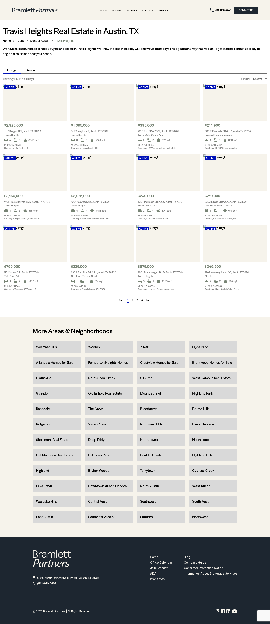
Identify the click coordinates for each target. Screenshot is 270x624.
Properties (157, 579)
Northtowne (149, 439)
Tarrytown (147, 470)
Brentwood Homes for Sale (212, 362)
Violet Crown (97, 424)
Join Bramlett (159, 568)
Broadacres (148, 408)
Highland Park (202, 393)
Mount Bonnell (150, 393)
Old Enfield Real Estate (105, 393)
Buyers (116, 10)
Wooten (94, 346)
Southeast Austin (101, 516)
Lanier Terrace (203, 424)
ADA (153, 573)
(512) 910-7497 (46, 583)
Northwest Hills (151, 424)
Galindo (42, 393)
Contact (147, 10)
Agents (163, 10)
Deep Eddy (96, 439)
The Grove (95, 408)
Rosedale (43, 408)
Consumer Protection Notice (203, 568)
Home (103, 10)
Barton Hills (200, 408)
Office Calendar (161, 562)
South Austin (201, 501)
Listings (11, 70)
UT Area (146, 377)
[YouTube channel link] (234, 611)
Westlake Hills (46, 501)
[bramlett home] (35, 10)
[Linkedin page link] (228, 611)
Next (148, 300)
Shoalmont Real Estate (52, 439)
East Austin (44, 516)
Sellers (132, 10)
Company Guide (195, 562)
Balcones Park (98, 455)
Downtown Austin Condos (107, 485)
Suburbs (146, 516)
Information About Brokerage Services (210, 573)
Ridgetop (43, 424)
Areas (20, 40)
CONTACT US (246, 10)
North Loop (200, 439)
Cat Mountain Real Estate (54, 455)
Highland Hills (202, 455)
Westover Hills (46, 346)
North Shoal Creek (101, 377)
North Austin (149, 485)
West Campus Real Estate (211, 377)
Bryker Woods (98, 470)
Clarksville (43, 377)
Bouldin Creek (150, 455)
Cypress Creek (203, 470)
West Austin (201, 485)
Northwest (200, 516)
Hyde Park (200, 346)
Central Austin (39, 40)
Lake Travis (44, 485)
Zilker (144, 346)
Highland (42, 470)
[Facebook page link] (223, 611)
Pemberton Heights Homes (108, 362)
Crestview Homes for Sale (159, 362)
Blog (187, 557)
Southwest (148, 501)
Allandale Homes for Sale (54, 362)
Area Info (31, 70)
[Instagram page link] (218, 611)
